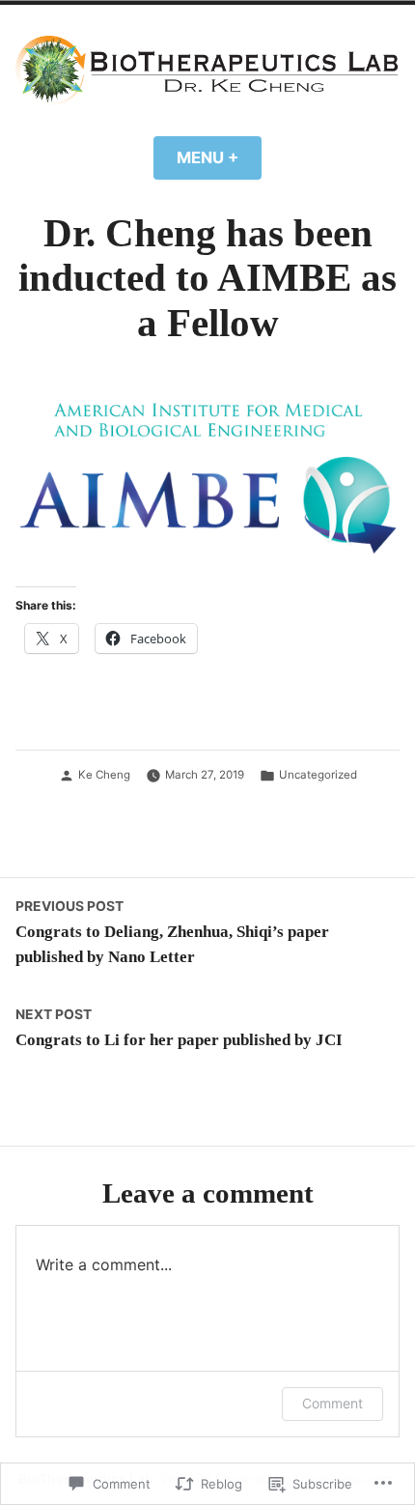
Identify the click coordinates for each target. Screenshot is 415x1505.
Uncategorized (318, 774)
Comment (332, 1403)
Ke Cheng (104, 774)
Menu (219, 157)
